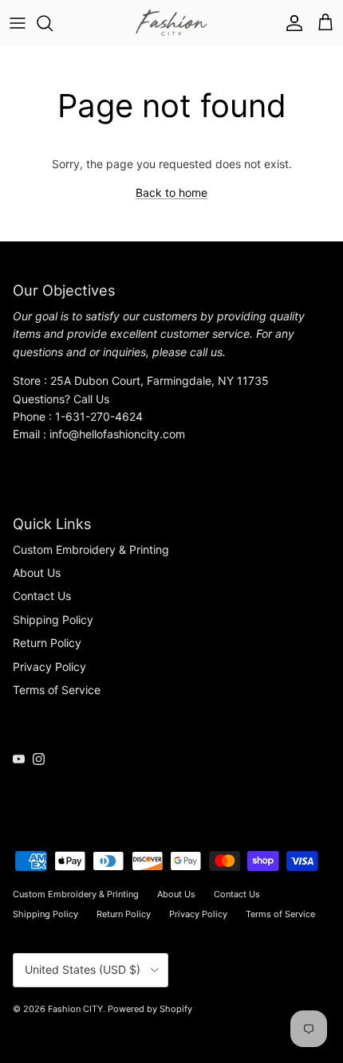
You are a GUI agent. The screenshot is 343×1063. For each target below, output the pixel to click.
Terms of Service (57, 689)
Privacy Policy (49, 666)
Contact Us (42, 595)
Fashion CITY (75, 1008)
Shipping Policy (53, 619)
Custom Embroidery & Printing (91, 549)
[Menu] (17, 23)
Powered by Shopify (150, 1008)
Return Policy (47, 642)
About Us (37, 572)
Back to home (171, 192)
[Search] (52, 23)
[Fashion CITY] (172, 23)
